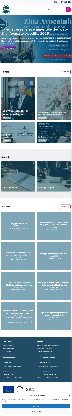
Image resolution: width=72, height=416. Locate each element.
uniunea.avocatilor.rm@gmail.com (49, 354)
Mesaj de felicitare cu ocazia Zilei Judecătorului (14, 136)
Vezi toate (65, 72)
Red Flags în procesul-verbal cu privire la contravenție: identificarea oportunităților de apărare (53, 284)
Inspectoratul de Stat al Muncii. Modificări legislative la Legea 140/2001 (18, 284)
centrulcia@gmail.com (49, 357)
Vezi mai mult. (39, 401)
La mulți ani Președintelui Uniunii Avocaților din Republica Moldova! (15, 113)
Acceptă (36, 406)
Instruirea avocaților (8, 354)
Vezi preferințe (36, 412)
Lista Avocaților (10, 187)
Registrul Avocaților (8, 348)
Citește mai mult (8, 48)
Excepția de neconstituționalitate (53, 254)
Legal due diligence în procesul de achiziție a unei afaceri (54, 314)
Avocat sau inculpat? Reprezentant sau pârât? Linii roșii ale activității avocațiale (54, 223)
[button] (69, 396)
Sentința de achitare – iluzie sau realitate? (52, 137)
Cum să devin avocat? (9, 357)
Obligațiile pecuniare (18, 224)
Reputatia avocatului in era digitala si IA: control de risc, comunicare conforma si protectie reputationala (18, 311)
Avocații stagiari (46, 187)
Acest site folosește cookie (9, 399)
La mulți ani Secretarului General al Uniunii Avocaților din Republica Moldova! (52, 113)
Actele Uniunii (7, 351)
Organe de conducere (9, 345)
